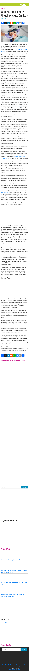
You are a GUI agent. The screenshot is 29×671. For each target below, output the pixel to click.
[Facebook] (2, 23)
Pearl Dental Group (5, 192)
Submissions (23, 664)
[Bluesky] (17, 23)
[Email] (20, 23)
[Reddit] (11, 23)
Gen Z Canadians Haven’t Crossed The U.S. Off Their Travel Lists (14, 583)
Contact (10, 665)
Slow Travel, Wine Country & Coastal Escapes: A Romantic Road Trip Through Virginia (14, 571)
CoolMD (4, 18)
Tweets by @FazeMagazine (7, 622)
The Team (10, 664)
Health (3, 8)
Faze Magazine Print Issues (14, 669)
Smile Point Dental (17, 106)
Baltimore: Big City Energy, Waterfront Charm (11, 560)
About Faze (4, 664)
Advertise (15, 665)
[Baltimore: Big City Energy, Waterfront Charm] (14, 555)
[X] (5, 23)
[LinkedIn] (8, 23)
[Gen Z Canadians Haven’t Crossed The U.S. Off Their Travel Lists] (14, 577)
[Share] (23, 23)
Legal (19, 665)
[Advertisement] (14, 422)
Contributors (17, 664)
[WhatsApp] (14, 23)
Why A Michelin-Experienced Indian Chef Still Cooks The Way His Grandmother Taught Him (13, 595)
